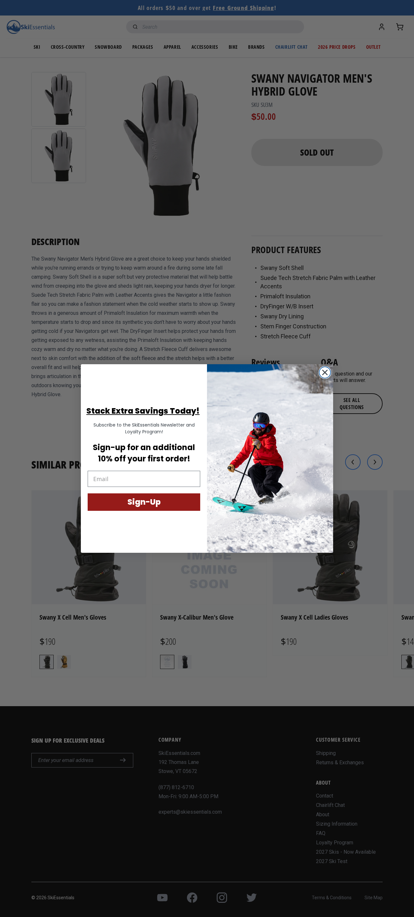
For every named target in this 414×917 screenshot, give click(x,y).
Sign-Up (144, 502)
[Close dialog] (325, 372)
